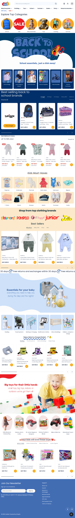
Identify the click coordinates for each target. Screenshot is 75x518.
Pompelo (22, 255)
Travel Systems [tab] (31, 341)
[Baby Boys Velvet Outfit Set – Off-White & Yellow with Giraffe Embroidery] (46, 242)
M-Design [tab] (56, 97)
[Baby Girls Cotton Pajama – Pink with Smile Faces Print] (52, 149)
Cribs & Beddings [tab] (41, 341)
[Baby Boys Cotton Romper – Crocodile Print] (37, 149)
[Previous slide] (67, 132)
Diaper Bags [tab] (52, 341)
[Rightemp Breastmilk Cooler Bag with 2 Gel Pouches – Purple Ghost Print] (37, 350)
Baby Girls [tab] (36, 227)
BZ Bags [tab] (49, 97)
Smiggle (23, 120)
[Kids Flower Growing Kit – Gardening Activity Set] (28, 455)
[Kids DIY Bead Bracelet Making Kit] (47, 455)
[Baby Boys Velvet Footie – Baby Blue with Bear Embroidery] (65, 242)
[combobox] (36, 3)
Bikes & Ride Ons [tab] (43, 443)
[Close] (72, 512)
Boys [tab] (43, 227)
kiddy (3, 358)
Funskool (4, 464)
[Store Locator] (64, 4)
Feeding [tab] (22, 341)
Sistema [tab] (71, 97)
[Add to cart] (34, 127)
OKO (22, 464)
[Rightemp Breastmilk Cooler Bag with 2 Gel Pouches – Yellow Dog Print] (52, 350)
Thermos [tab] (71, 99)
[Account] (68, 4)
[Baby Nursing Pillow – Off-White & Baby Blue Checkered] (7, 350)
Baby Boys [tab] (29, 227)
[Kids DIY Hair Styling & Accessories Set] (65, 455)
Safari (63, 358)
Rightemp (34, 358)
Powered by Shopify (15, 514)
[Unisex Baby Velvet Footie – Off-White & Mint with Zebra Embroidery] (28, 242)
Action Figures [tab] (54, 443)
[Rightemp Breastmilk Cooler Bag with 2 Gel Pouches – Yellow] (22, 350)
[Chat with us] (71, 514)
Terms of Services (22, 495)
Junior (3, 255)
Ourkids (7, 514)
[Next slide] (72, 132)
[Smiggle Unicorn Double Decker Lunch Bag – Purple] (65, 111)
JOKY (3, 157)
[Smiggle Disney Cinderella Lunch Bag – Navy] (47, 111)
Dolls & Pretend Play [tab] (31, 443)
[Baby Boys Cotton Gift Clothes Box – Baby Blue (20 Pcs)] (10, 242)
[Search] (56, 4)
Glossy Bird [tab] (64, 97)
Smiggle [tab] (43, 97)
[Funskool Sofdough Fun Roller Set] (9, 455)
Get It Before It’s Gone (8, 136)
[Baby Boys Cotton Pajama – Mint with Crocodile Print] (23, 149)
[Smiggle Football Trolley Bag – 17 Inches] (28, 111)
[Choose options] (12, 164)
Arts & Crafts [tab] (20, 443)
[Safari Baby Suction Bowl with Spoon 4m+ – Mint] (67, 350)
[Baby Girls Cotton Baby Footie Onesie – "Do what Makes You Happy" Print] (8, 149)
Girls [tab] (48, 227)
